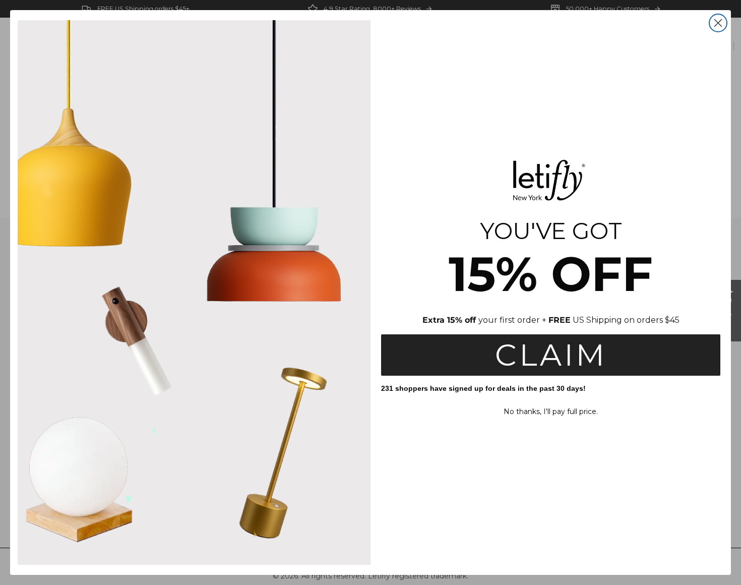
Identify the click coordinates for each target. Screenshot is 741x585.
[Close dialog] (718, 23)
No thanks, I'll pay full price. (551, 411)
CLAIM (551, 354)
